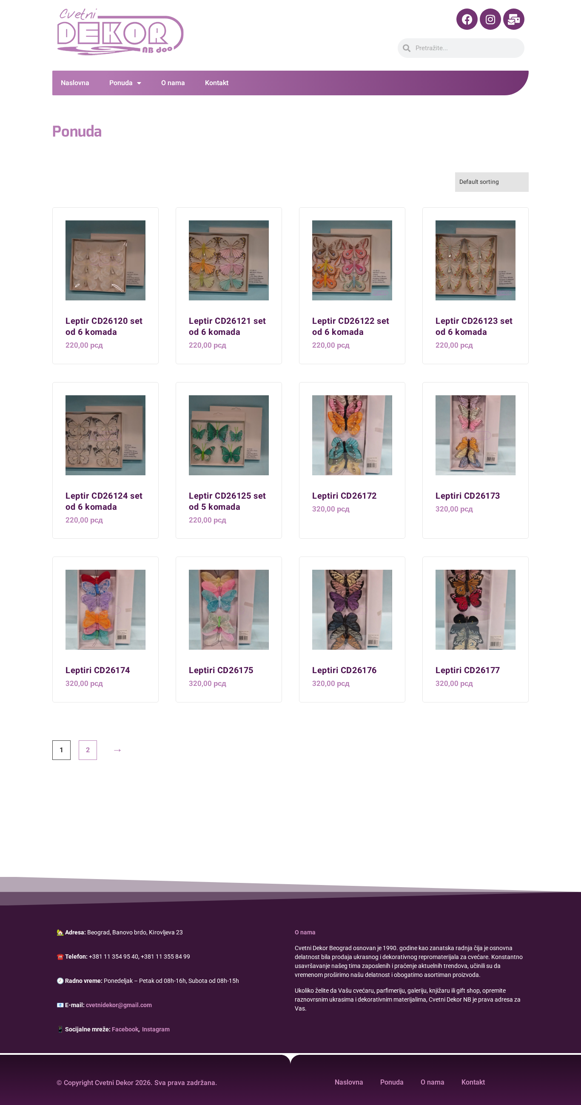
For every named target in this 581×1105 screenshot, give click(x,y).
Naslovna (75, 83)
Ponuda (121, 83)
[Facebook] (467, 19)
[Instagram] (490, 19)
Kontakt (216, 83)
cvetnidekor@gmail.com (119, 1005)
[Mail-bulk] (513, 19)
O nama (173, 83)
